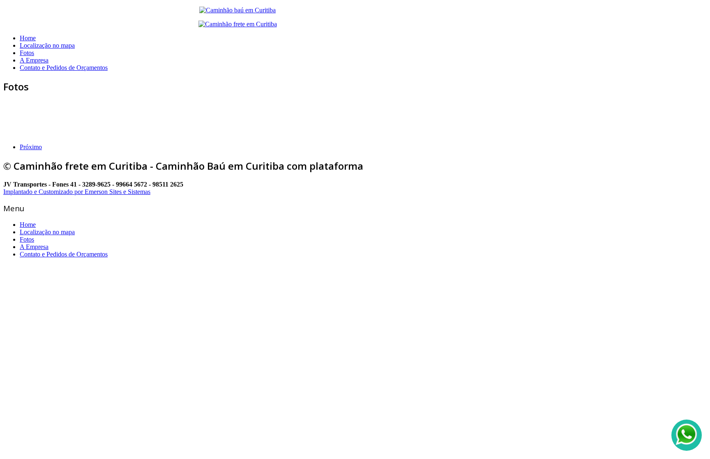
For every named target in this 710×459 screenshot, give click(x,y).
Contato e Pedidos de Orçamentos (64, 67)
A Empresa (34, 60)
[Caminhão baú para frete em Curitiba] (237, 24)
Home (28, 38)
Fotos (27, 52)
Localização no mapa (47, 45)
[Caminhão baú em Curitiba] (237, 10)
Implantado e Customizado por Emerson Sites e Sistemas (76, 191)
